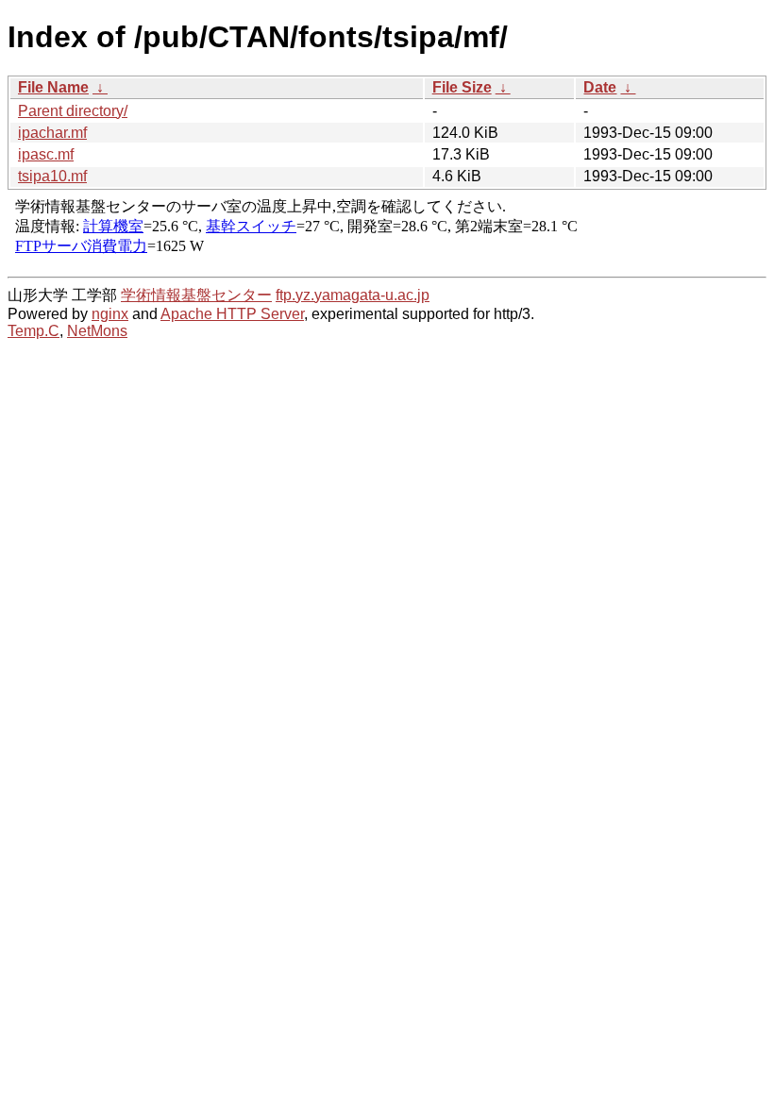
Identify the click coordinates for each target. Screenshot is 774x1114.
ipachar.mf (52, 133)
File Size (462, 87)
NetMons (97, 331)
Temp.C (33, 331)
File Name (53, 87)
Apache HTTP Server (232, 314)
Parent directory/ (72, 111)
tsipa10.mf (52, 176)
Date (599, 87)
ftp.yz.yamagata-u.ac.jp (352, 295)
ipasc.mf (46, 154)
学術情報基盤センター (196, 295)
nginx (110, 314)
